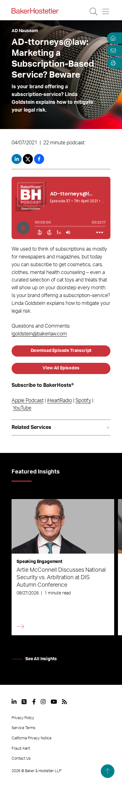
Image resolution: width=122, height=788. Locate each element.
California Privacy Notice (32, 738)
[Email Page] (112, 50)
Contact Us (21, 758)
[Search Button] (94, 11)
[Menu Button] (106, 11)
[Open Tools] (112, 63)
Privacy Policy (23, 718)
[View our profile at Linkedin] (14, 701)
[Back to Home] (35, 11)
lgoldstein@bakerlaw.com (39, 333)
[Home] (112, 38)
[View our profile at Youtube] (54, 701)
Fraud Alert (21, 748)
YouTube (22, 408)
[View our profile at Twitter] (24, 701)
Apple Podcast (27, 400)
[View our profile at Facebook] (34, 701)
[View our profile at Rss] (64, 701)
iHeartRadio (59, 400)
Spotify (83, 400)
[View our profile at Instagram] (43, 701)
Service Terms (23, 728)
